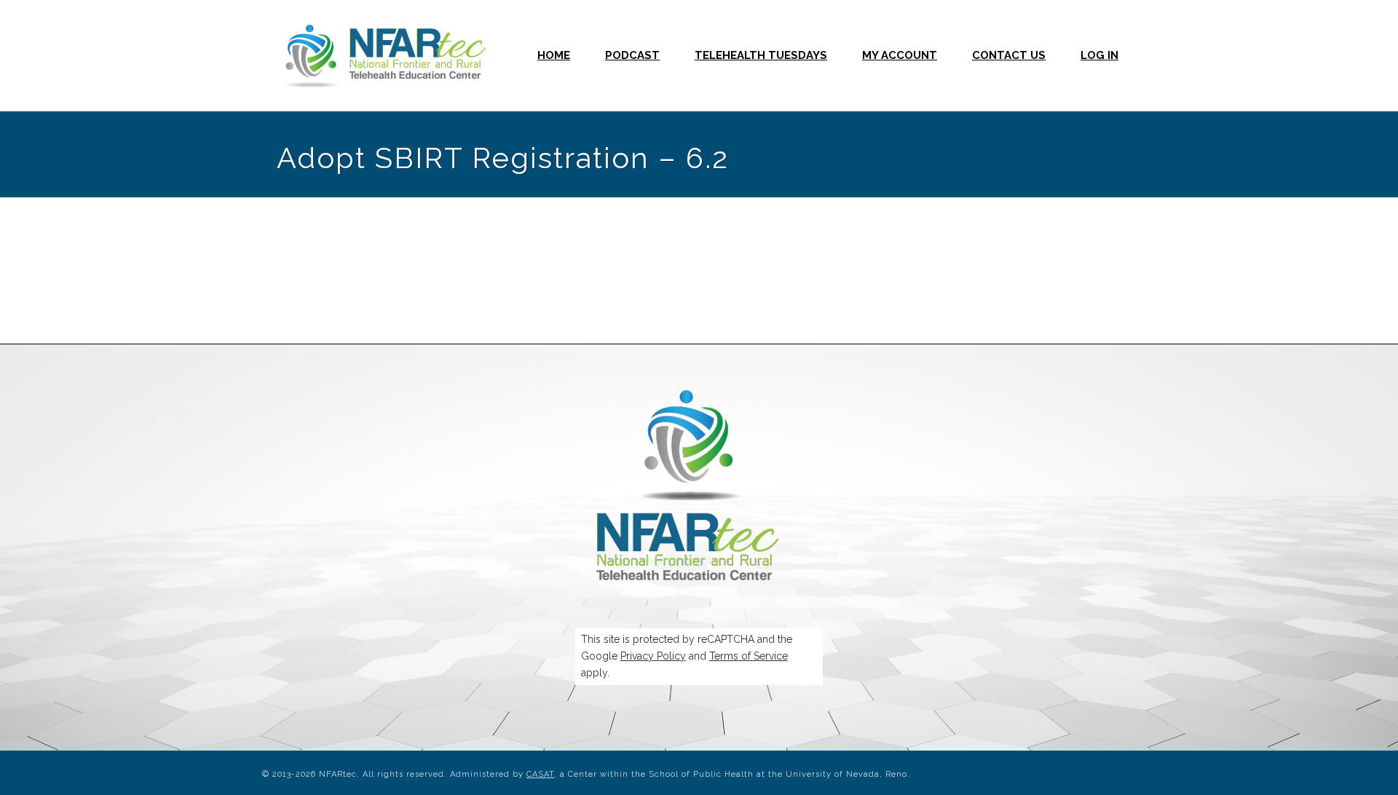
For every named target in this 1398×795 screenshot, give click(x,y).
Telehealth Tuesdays (761, 55)
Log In (1099, 55)
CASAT (540, 774)
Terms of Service (748, 656)
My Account (899, 55)
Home (553, 55)
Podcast (632, 55)
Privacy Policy (653, 656)
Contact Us (1009, 55)
